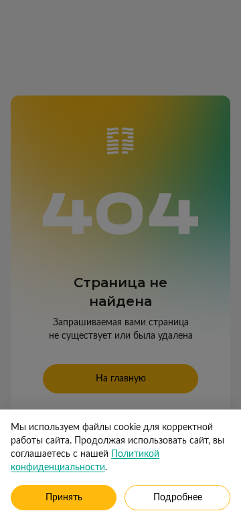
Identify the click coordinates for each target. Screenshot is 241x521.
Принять (64, 497)
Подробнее (177, 497)
